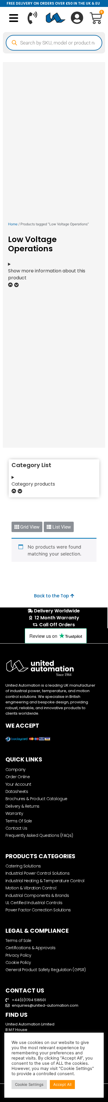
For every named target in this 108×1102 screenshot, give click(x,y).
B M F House (16, 1029)
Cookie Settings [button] (29, 1084)
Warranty (14, 813)
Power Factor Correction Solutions (38, 910)
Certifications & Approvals (30, 948)
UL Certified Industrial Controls (33, 903)
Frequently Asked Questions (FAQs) (39, 835)
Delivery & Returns (22, 806)
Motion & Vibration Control (30, 888)
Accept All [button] (62, 1084)
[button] (13, 18)
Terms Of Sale (18, 821)
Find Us (16, 1015)
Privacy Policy (18, 955)
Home (13, 224)
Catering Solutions (23, 866)
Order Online (17, 777)
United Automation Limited (29, 1024)
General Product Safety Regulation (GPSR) (45, 970)
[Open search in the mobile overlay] (54, 42)
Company (15, 769)
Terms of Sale (18, 940)
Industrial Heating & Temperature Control (44, 881)
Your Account (18, 784)
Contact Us (16, 828)
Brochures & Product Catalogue (36, 799)
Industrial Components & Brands (37, 895)
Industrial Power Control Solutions (37, 873)
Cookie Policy (18, 962)
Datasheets (16, 791)
